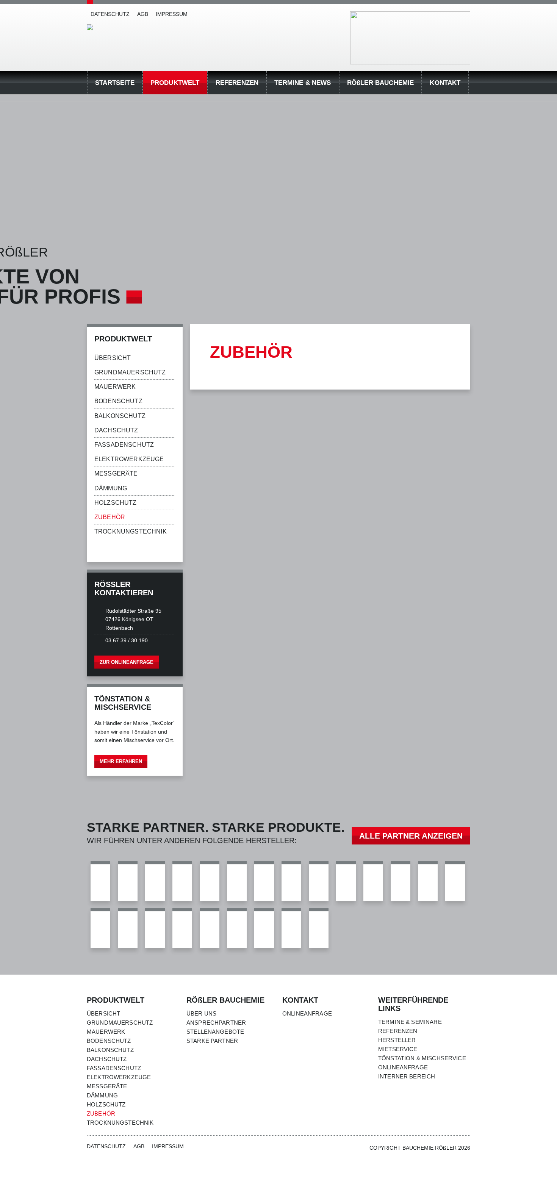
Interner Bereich (406, 1076)
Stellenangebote (215, 1031)
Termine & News (302, 82)
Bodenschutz (118, 401)
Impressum (172, 14)
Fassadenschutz (124, 444)
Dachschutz (116, 430)
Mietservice (398, 1049)
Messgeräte (116, 473)
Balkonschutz (120, 416)
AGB (142, 14)
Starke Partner (212, 1041)
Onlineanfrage (307, 1013)
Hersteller (397, 1040)
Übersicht (112, 358)
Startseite (115, 82)
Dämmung (110, 488)
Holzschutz (115, 502)
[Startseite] (90, 27)
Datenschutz (110, 14)
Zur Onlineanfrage (126, 662)
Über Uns (201, 1013)
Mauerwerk (115, 386)
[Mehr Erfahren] (135, 730)
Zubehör (109, 517)
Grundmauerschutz (130, 372)
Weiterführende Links (413, 1004)
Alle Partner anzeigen (411, 835)
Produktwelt (175, 82)
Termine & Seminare (410, 1022)
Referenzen (237, 82)
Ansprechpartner (216, 1022)
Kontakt (445, 82)
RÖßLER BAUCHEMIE (380, 82)
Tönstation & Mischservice (422, 1058)
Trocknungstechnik (130, 531)
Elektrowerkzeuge (129, 459)
